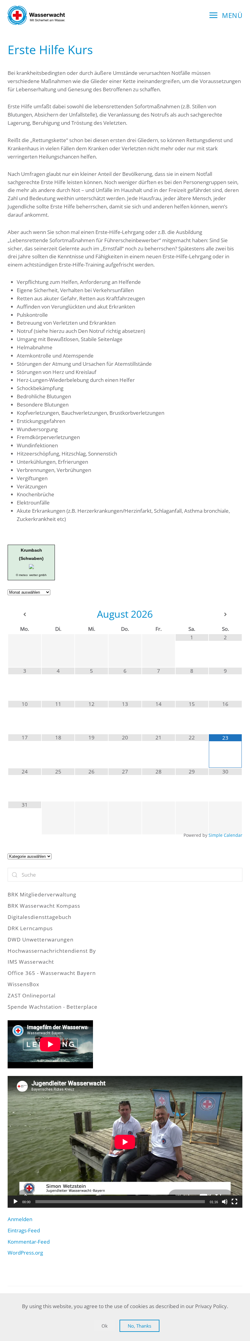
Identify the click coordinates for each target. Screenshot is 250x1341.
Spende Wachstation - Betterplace (53, 1006)
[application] (125, 1142)
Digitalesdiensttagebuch (39, 916)
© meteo (22, 575)
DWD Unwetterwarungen (40, 939)
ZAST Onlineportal (31, 995)
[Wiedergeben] (15, 1202)
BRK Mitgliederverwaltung (42, 894)
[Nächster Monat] (225, 614)
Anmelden (20, 1219)
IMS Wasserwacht (31, 961)
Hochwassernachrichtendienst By (52, 950)
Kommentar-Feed (29, 1241)
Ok (105, 1326)
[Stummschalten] (225, 1202)
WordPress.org (25, 1252)
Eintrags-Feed (24, 1230)
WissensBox (23, 984)
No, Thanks (139, 1326)
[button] (226, 15)
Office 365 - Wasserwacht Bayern (52, 972)
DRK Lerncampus (30, 928)
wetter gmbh (38, 575)
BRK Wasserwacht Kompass (44, 905)
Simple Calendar (225, 835)
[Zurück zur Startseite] (36, 15)
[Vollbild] (234, 1202)
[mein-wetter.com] (31, 566)
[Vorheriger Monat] (24, 614)
